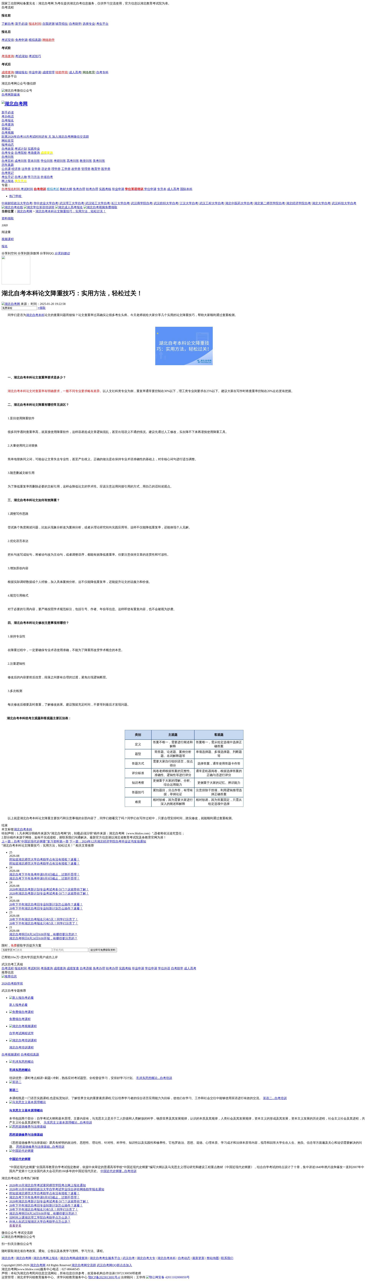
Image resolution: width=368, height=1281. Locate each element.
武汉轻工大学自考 (97, 203)
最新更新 (198, 1258)
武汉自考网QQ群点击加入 (114, 1265)
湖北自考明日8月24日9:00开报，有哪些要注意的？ (43, 1213)
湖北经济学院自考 (298, 203)
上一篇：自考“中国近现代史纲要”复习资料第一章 (35, 841)
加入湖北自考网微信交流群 (70, 136)
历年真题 (8, 164)
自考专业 (8, 152)
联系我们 (227, 1258)
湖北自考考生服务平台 (105, 1258)
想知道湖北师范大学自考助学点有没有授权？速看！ (44, 1193)
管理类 (85, 168)
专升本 (161, 189)
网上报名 (8, 181)
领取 (42, 307)
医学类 (105, 168)
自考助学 (75, 23)
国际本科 (186, 189)
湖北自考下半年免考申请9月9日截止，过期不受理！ (44, 1197)
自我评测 (48, 23)
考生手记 (8, 177)
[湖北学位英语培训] (39, 207)
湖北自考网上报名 (45, 1258)
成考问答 (21, 160)
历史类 (46, 168)
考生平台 (102, 23)
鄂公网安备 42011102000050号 (169, 1277)
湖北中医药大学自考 (239, 203)
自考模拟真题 (30, 1054)
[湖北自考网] (15, 103)
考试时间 (27, 189)
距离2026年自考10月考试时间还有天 (27, 136)
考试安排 (8, 39)
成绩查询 (8, 72)
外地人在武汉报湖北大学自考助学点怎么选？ (40, 1221)
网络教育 (89, 72)
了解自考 (8, 23)
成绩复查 (73, 968)
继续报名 (21, 72)
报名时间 (35, 23)
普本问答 (34, 160)
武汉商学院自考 (141, 203)
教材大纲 (66, 189)
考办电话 (8, 116)
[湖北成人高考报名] (69, 207)
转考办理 (92, 189)
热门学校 (15, 196)
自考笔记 (8, 173)
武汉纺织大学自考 (166, 203)
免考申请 (21, 39)
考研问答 (60, 160)
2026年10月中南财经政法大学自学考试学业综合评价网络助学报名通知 (56, 1189)
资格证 (6, 128)
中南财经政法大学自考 (17, 203)
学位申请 (150, 189)
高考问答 (73, 160)
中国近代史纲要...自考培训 (118, 1171)
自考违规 (86, 968)
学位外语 (164, 968)
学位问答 (47, 160)
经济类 (16, 168)
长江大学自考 (120, 203)
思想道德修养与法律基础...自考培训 (40, 1146)
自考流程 (8, 968)
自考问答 (8, 156)
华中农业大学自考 (46, 203)
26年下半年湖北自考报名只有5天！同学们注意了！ (43, 1209)
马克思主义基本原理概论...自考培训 (68, 1122)
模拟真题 (35, 39)
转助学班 (61, 72)
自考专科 (102, 72)
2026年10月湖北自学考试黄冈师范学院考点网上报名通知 (47, 1185)
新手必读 (21, 23)
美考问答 (99, 160)
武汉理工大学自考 (71, 203)
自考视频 (8, 132)
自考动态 (184, 1258)
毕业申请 (35, 72)
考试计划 (21, 148)
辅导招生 (61, 23)
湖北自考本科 (35, 315)
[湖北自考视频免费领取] (100, 207)
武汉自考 (128, 1258)
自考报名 (8, 120)
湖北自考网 (24, 211)
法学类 (26, 168)
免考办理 (79, 189)
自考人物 (21, 177)
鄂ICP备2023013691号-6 (104, 1277)
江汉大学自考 (189, 203)
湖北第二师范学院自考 (269, 203)
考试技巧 (35, 56)
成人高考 (75, 72)
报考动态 (8, 144)
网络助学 (48, 39)
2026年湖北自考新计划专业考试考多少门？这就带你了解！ (49, 1201)
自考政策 (8, 148)
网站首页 (8, 140)
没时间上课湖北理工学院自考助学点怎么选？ (40, 1217)
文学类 (36, 168)
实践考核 (105, 189)
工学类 (66, 168)
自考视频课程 (11, 1054)
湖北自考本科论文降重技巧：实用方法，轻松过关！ (70, 211)
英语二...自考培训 (275, 1098)
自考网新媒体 (11, 94)
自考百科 (8, 160)
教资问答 (86, 160)
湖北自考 (8, 1258)
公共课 (6, 168)
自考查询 (8, 124)
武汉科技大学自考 (344, 203)
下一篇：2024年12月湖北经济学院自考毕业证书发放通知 (107, 841)
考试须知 (21, 56)
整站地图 (213, 1258)
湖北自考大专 (146, 1258)
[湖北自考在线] (12, 207)
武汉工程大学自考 (211, 203)
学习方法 (34, 177)
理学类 (56, 168)
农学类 (75, 168)
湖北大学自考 (321, 203)
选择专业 (89, 23)
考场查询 (8, 56)
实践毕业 (34, 148)
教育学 (95, 168)
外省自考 (47, 177)
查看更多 (15, 1225)
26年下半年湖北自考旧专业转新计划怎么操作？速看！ (46, 1205)
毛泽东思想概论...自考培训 (154, 1078)
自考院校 (21, 152)
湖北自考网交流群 (83, 1265)
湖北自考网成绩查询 (74, 1258)
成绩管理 (48, 72)
